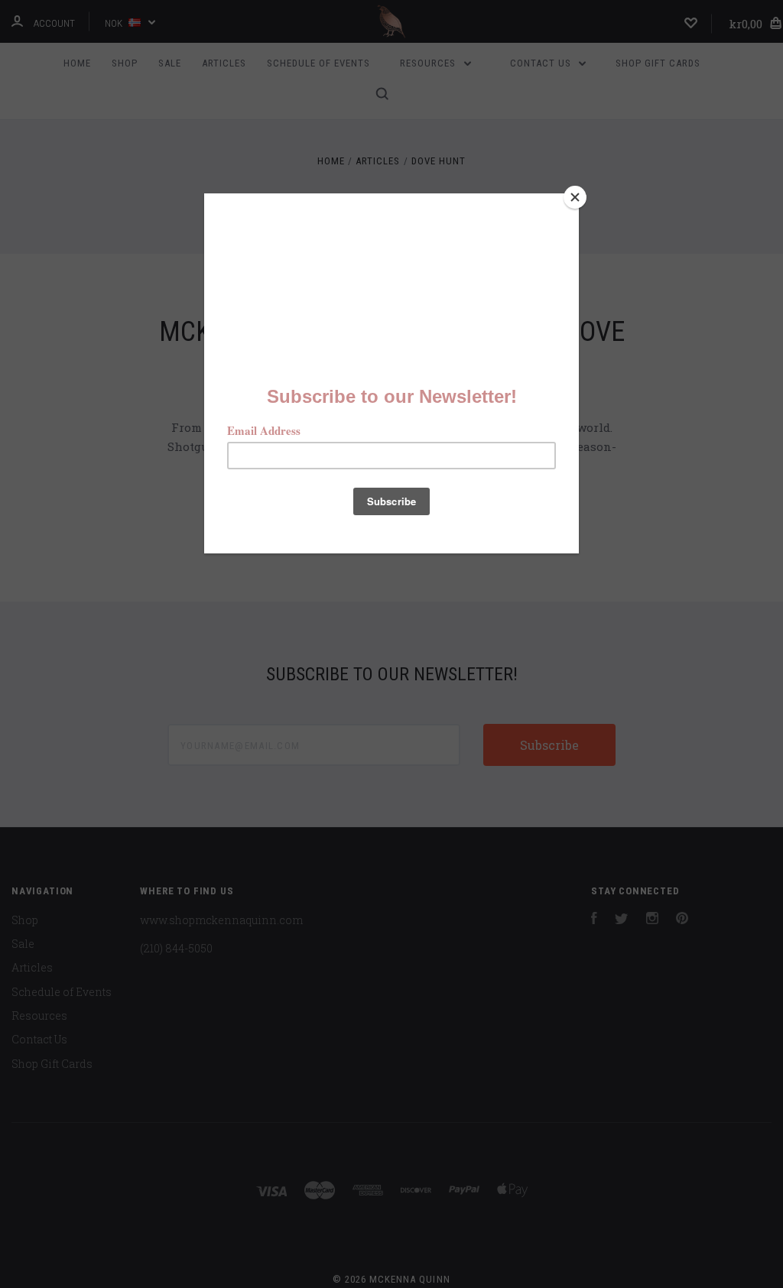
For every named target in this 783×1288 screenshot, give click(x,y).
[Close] (575, 197)
